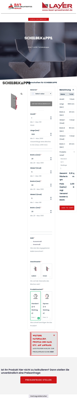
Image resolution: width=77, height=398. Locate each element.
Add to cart (68, 208)
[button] (21, 94)
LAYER (35, 47)
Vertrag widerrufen (38, 396)
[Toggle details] (73, 90)
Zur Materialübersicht (41, 104)
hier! (52, 352)
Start (30, 47)
